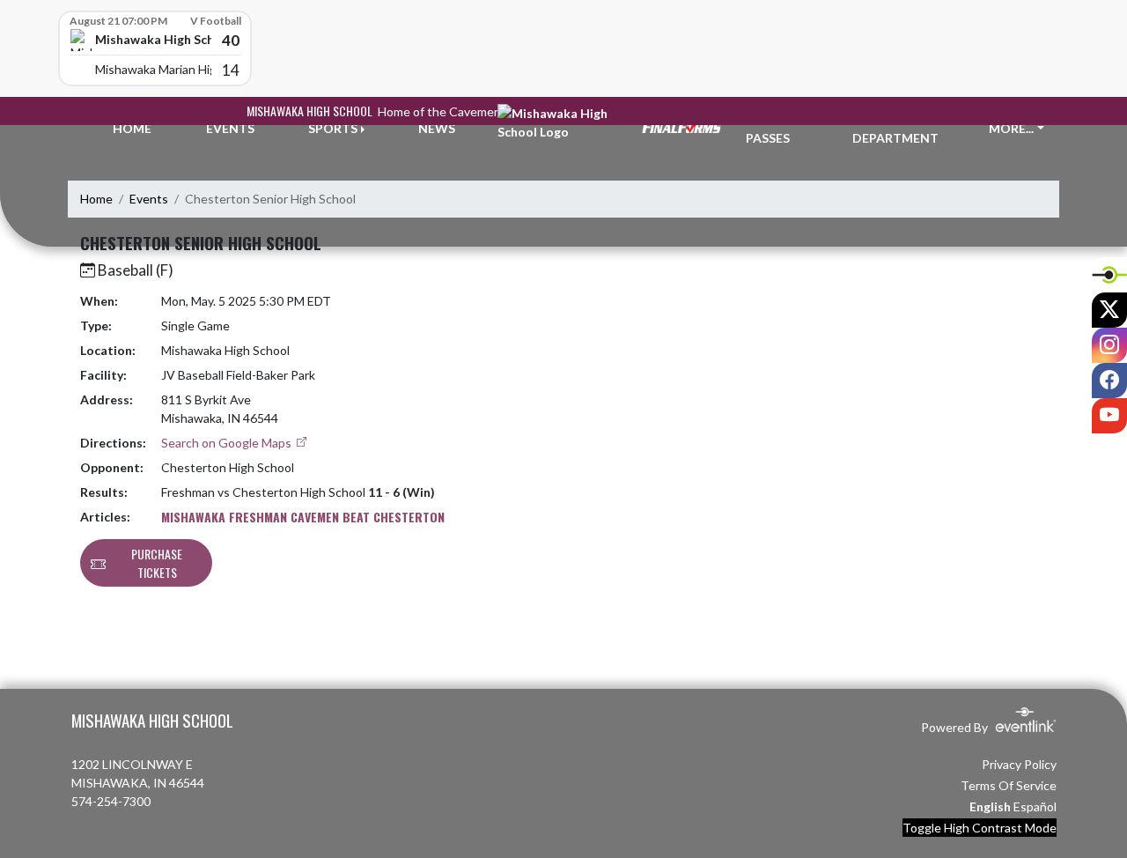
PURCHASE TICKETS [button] (156, 562)
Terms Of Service (1009, 785)
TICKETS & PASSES (778, 128)
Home (96, 198)
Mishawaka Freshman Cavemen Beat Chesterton (303, 516)
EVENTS (230, 128)
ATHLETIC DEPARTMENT (895, 128)
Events (148, 198)
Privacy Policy (1019, 764)
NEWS (436, 128)
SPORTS (332, 128)
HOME (132, 128)
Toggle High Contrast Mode (979, 827)
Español (1035, 806)
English (990, 806)
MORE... (1011, 128)
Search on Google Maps (227, 442)
